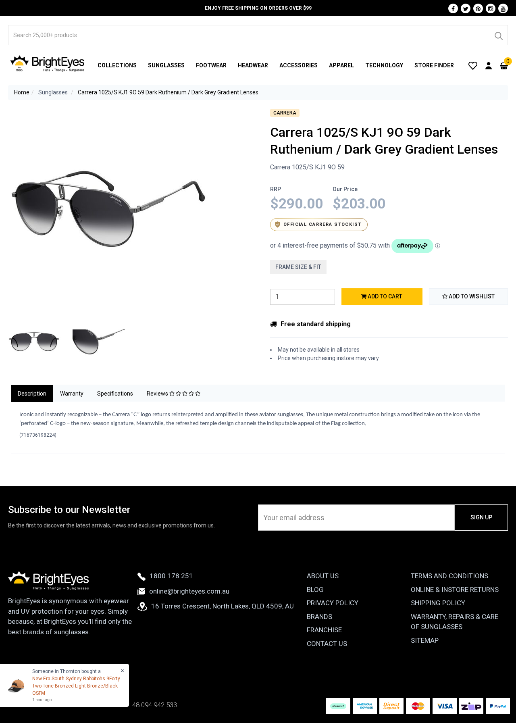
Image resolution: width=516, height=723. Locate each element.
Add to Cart (384, 296)
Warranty (71, 393)
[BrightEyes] (47, 63)
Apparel (341, 65)
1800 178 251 (171, 576)
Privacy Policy (332, 603)
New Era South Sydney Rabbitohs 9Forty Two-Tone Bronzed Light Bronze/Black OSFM (76, 686)
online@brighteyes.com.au (189, 591)
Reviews (158, 393)
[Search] (498, 35)
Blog (315, 589)
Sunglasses (166, 65)
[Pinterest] (478, 8)
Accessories (298, 65)
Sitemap (425, 640)
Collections (117, 65)
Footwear (211, 65)
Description (32, 393)
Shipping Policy (438, 603)
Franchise (324, 630)
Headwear (253, 65)
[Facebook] (453, 8)
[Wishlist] (472, 65)
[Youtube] (503, 8)
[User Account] (488, 65)
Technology (384, 65)
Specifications (115, 393)
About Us (323, 576)
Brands (319, 617)
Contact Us (327, 644)
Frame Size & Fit (298, 267)
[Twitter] (465, 8)
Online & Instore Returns (455, 589)
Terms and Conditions (449, 576)
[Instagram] (490, 8)
